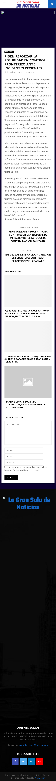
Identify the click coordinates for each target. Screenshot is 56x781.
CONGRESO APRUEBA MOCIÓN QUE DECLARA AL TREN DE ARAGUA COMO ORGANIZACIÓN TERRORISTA (27, 359)
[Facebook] (15, 761)
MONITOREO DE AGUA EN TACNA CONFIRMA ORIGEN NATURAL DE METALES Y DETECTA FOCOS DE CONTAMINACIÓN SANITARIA (28, 236)
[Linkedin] (31, 761)
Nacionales (9, 52)
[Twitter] (23, 761)
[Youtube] (39, 761)
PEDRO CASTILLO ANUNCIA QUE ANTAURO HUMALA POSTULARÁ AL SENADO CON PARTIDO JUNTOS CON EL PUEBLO (26, 313)
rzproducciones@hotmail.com (33, 745)
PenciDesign (39, 778)
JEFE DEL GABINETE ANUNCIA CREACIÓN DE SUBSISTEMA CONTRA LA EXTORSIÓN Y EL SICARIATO (28, 258)
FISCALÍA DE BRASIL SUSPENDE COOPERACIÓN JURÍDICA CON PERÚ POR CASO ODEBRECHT (25, 404)
